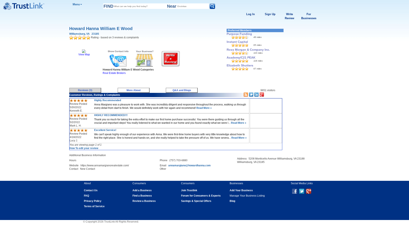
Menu (76, 4)
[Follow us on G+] (308, 191)
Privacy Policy (92, 201)
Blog (232, 201)
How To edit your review (83, 148)
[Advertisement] (146, 80)
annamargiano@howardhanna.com (189, 165)
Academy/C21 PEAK (241, 57)
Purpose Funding (239, 34)
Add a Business (142, 190)
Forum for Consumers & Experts (201, 195)
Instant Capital (237, 41)
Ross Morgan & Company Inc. (248, 49)
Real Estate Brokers (114, 73)
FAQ (86, 195)
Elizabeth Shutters (240, 65)
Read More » (204, 107)
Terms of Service (94, 206)
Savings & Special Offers (196, 201)
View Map (84, 54)
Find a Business (142, 195)
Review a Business (144, 201)
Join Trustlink (189, 190)
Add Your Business (241, 190)
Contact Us (91, 190)
